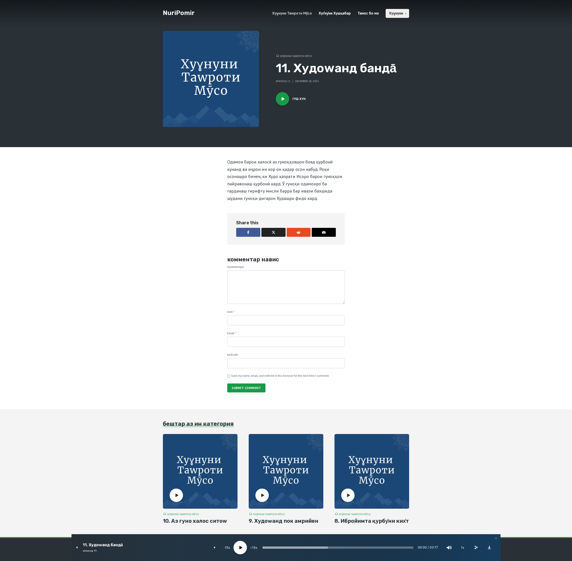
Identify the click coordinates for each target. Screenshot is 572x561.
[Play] (240, 547)
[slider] (338, 547)
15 (226, 547)
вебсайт (232, 355)
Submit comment (246, 388)
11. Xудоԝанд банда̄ (103, 545)
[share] (476, 547)
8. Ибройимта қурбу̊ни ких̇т (371, 521)
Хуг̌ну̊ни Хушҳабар (335, 13)
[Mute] (449, 547)
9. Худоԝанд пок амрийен (283, 521)
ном (231, 312)
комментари (235, 267)
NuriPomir (179, 13)
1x (462, 547)
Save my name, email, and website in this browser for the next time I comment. (280, 376)
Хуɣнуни (396, 13)
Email (231, 333)
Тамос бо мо (368, 13)
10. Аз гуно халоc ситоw (195, 521)
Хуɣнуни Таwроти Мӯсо (292, 13)
